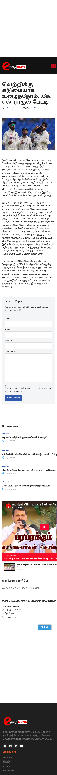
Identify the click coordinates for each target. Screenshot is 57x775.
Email (8, 330)
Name (8, 319)
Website (8, 340)
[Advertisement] (28, 28)
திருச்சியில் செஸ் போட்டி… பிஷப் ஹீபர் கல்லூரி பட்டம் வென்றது (29, 470)
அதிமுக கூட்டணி (13, 610)
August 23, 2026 (10, 441)
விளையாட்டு (39, 108)
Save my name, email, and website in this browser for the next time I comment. (28, 390)
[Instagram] (10, 745)
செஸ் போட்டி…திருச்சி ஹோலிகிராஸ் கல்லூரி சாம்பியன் (26, 486)
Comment (10, 351)
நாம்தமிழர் (10, 617)
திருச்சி (5, 434)
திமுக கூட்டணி (12, 606)
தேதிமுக (9, 613)
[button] (53, 66)
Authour (8, 108)
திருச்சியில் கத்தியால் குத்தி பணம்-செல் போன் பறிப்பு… (26, 437)
